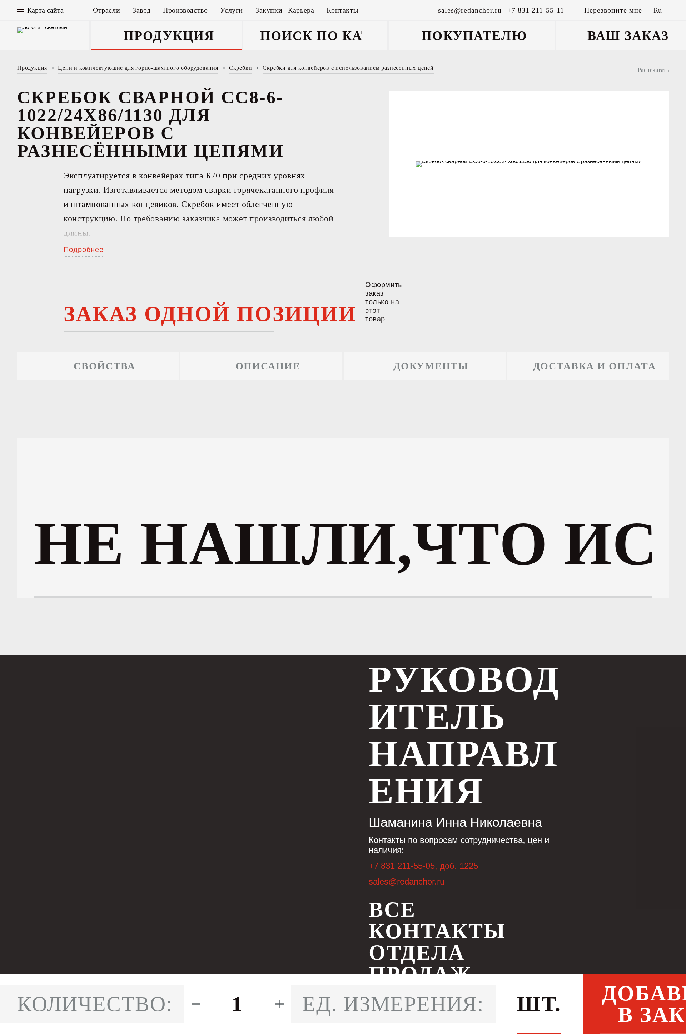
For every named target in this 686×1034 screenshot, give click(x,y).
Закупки (268, 10)
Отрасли (106, 10)
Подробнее (84, 249)
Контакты (342, 10)
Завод (141, 10)
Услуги (231, 10)
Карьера (301, 10)
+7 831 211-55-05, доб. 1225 (423, 866)
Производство (185, 10)
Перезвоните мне (613, 10)
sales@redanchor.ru (406, 881)
